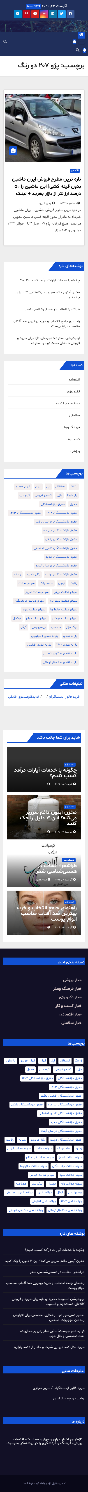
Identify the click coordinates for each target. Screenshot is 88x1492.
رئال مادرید (33, 574)
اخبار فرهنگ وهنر (67, 989)
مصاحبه (56, 627)
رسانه (17, 574)
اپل (48, 486)
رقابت (73, 583)
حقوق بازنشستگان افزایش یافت (56, 522)
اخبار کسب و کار (69, 1006)
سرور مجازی (41, 1388)
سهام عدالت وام (36, 618)
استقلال (60, 486)
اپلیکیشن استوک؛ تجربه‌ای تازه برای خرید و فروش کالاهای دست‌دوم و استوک (48, 341)
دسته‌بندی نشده (68, 403)
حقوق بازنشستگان (53, 504)
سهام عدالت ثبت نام (63, 601)
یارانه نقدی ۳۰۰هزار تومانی (60, 653)
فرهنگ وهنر (71, 427)
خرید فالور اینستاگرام (64, 696)
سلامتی (74, 415)
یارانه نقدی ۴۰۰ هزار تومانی (60, 662)
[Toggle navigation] (82, 43)
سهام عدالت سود (34, 609)
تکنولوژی (73, 391)
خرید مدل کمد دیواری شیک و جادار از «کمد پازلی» (49, 1347)
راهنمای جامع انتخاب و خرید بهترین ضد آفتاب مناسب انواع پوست (46, 913)
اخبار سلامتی (71, 1023)
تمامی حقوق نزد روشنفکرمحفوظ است (44, 1483)
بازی (59, 495)
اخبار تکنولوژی (70, 997)
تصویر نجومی (43, 495)
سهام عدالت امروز (37, 592)
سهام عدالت (27, 583)
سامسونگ (46, 583)
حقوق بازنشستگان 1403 (25, 513)
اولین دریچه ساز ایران (69, 1398)
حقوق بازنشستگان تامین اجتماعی (55, 548)
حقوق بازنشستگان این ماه (60, 530)
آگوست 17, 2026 (63, 832)
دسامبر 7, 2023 (68, 203)
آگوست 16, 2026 (63, 880)
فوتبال (17, 618)
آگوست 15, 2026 (63, 927)
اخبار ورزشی (72, 980)
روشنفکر (26, 1443)
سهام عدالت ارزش (65, 592)
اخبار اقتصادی (71, 1014)
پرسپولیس (39, 627)
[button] (5, 41)
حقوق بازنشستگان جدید (61, 557)
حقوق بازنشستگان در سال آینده (56, 566)
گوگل (24, 627)
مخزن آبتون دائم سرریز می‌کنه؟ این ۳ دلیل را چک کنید (48, 818)
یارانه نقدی (70, 636)
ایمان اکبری (45, 203)
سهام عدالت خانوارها (63, 609)
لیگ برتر (71, 627)
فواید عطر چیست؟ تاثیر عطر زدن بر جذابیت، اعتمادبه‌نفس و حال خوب (52, 1333)
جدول (73, 504)
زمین (61, 583)
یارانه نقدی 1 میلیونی (44, 636)
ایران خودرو (23, 486)
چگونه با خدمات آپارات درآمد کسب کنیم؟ (50, 280)
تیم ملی (24, 495)
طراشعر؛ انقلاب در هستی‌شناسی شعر (52, 309)
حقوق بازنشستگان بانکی (61, 539)
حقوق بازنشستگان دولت (61, 574)
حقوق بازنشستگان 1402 (61, 513)
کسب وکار (72, 439)
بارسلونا (72, 495)
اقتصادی (75, 170)
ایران (38, 486)
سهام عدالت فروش (64, 618)
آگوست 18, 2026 (63, 784)
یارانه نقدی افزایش (39, 645)
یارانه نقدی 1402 (66, 645)
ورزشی (75, 451)
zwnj (73, 486)
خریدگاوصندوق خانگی (23, 696)
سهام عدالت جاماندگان (29, 601)
